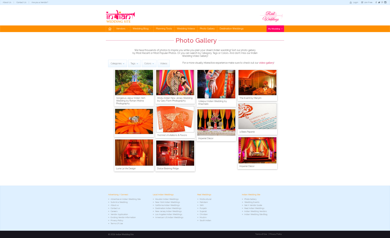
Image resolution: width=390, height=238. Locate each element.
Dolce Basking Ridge (168, 168)
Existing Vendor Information (123, 217)
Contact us (115, 208)
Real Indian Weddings (254, 208)
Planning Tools (164, 28)
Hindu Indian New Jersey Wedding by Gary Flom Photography (175, 99)
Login (355, 2)
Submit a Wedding (119, 202)
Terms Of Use (117, 223)
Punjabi (203, 208)
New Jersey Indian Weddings (168, 211)
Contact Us (21, 2)
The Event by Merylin (250, 98)
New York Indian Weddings (167, 202)
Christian (204, 214)
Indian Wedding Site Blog (255, 214)
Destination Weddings (231, 28)
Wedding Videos (186, 28)
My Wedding (274, 28)
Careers (114, 211)
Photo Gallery (207, 28)
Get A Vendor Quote (253, 205)
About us (115, 205)
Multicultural (205, 199)
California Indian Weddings (167, 205)
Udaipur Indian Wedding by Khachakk (212, 102)
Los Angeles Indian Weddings (168, 214)
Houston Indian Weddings (167, 199)
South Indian (205, 220)
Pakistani (204, 202)
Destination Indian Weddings (168, 208)
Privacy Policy (117, 220)
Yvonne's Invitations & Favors (172, 135)
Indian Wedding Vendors (255, 211)
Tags (133, 63)
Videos (163, 63)
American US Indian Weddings (169, 217)
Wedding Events (251, 202)
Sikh (202, 205)
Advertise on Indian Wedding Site (126, 199)
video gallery (266, 62)
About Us (7, 2)
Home (110, 29)
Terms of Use (261, 234)
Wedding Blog (141, 28)
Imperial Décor (205, 138)
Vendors (121, 28)
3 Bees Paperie (247, 131)
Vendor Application (119, 214)
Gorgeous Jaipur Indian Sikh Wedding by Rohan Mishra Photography (130, 101)
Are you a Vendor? (40, 2)
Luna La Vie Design (126, 168)
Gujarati (203, 211)
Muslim (203, 217)
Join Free (368, 2)
